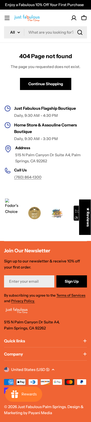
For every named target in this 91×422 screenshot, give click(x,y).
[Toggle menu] (7, 18)
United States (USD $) (30, 369)
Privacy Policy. (23, 301)
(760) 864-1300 (27, 177)
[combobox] (45, 32)
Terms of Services (70, 295)
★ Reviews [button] (88, 217)
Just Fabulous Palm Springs (42, 406)
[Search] (80, 32)
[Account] (74, 18)
